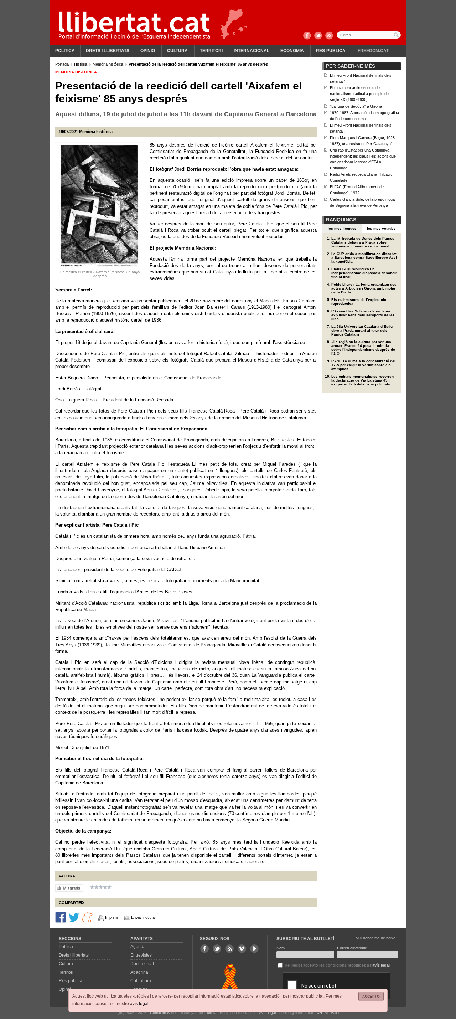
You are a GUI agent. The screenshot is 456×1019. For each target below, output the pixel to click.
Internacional (251, 50)
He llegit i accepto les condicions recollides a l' (337, 965)
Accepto (371, 996)
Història (81, 64)
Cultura (177, 50)
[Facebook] (307, 36)
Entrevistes (141, 955)
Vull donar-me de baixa (375, 938)
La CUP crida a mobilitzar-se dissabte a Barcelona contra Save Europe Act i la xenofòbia (364, 257)
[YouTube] (254, 948)
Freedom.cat (373, 50)
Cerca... (369, 35)
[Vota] (69, 888)
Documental (142, 963)
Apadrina (139, 972)
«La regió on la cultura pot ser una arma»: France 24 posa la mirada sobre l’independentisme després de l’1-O (363, 347)
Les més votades (381, 228)
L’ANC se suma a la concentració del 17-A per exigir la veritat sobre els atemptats (363, 365)
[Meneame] (87, 917)
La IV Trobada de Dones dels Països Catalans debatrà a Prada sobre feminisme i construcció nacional (362, 242)
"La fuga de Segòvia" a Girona (356, 106)
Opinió (147, 50)
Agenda (138, 946)
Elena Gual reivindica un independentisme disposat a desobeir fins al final (364, 273)
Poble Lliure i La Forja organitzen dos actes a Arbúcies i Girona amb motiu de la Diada (364, 288)
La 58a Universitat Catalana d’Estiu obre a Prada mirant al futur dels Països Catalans (362, 330)
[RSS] (329, 36)
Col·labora (140, 980)
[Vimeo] (242, 948)
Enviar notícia (143, 917)
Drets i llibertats (107, 50)
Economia (292, 50)
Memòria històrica (108, 64)
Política (65, 50)
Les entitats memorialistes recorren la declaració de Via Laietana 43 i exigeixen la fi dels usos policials (362, 380)
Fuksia (210, 1012)
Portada (62, 64)
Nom (280, 948)
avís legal (139, 1003)
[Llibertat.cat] (134, 25)
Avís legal (267, 1012)
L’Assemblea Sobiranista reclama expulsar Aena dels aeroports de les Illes (363, 315)
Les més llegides (342, 228)
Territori (211, 50)
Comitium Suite (163, 1012)
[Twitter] (318, 36)
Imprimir (112, 917)
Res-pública (331, 50)
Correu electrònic (352, 948)
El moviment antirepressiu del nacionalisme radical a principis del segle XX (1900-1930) (359, 94)
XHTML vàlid (328, 1012)
